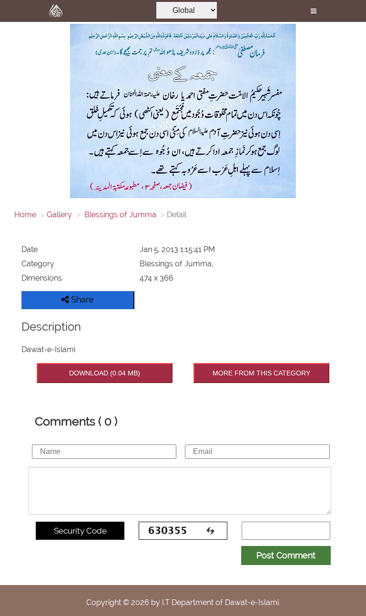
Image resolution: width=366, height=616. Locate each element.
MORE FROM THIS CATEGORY (261, 373)
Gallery (59, 214)
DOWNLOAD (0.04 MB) (104, 373)
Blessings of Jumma (119, 214)
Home (25, 214)
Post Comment (285, 555)
